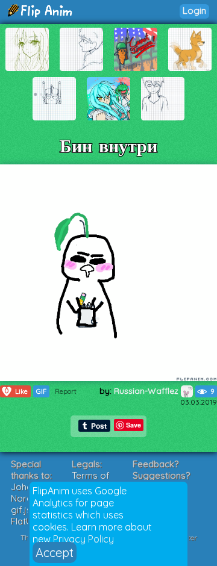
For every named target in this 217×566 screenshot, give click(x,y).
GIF (41, 391)
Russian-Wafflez (147, 390)
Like (16, 391)
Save (133, 424)
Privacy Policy (83, 539)
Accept (55, 552)
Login (194, 10)
